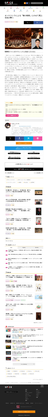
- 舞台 (26, 391)
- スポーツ (26, 398)
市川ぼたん (30, 371)
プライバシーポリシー (38, 403)
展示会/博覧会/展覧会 (11, 376)
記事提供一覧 (12, 403)
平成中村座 (17, 373)
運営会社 (7, 403)
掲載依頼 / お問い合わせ (20, 403)
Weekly (24, 247)
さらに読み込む (24, 364)
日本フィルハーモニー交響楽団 (24, 179)
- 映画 (26, 400)
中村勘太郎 (24, 373)
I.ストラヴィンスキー (11, 182)
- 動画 (37, 389)
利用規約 (31, 403)
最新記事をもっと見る (37, 322)
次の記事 (38, 172)
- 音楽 (26, 389)
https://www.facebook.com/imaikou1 (25, 126)
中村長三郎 (31, 373)
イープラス (7, 382)
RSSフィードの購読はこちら (25, 143)
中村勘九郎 (9, 373)
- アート (26, 397)
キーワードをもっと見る (37, 379)
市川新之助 (22, 371)
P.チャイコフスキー (11, 179)
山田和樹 (32, 182)
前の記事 (9, 172)
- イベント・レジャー (28, 392)
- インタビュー (38, 392)
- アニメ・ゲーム (28, 395)
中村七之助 (37, 371)
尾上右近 (26, 182)
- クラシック (27, 394)
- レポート (37, 394)
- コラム (37, 395)
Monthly (36, 247)
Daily (11, 247)
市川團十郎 (15, 371)
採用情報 (27, 403)
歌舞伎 (20, 182)
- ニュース (37, 391)
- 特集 (37, 397)
